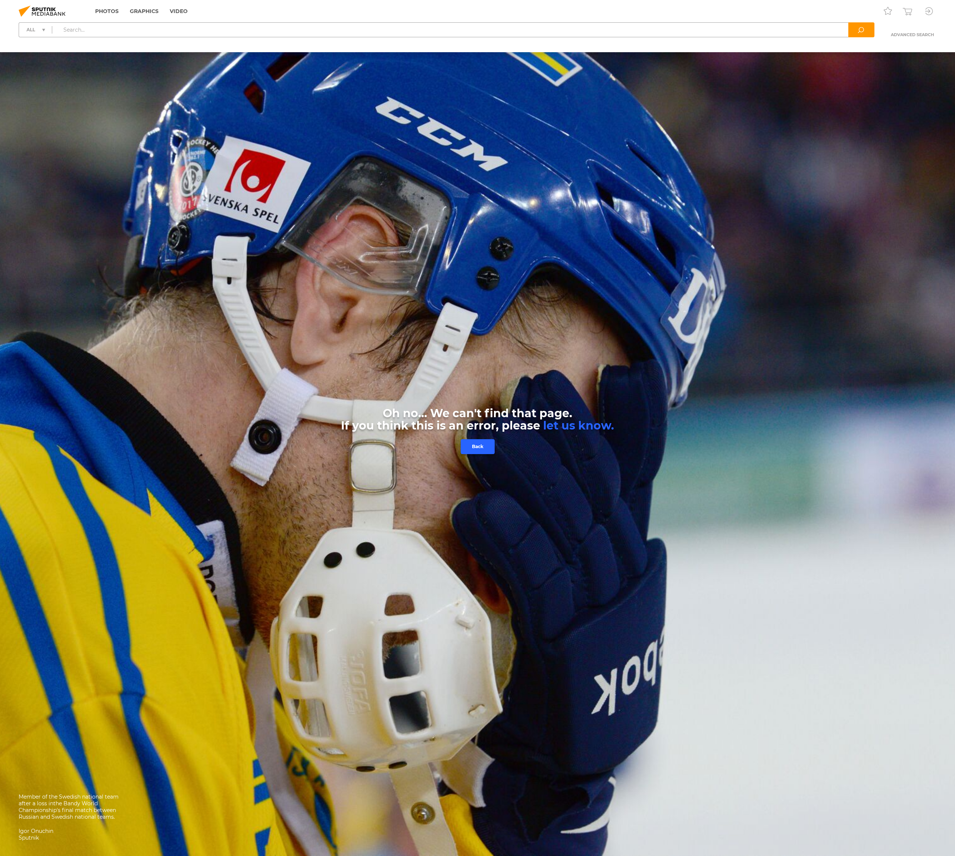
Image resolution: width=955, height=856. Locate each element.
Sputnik (29, 837)
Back (477, 446)
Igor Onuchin (36, 831)
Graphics (144, 11)
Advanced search (912, 34)
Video (179, 11)
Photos (107, 11)
